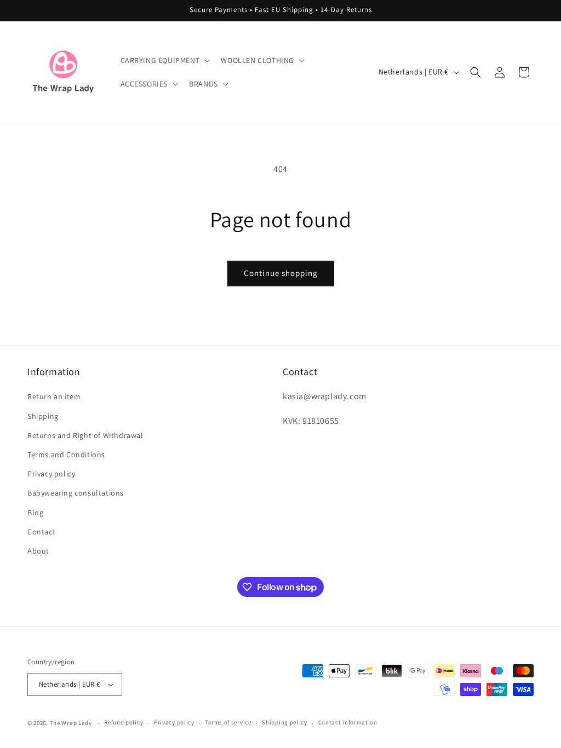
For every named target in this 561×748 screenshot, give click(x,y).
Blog (35, 512)
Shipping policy (284, 722)
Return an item (54, 396)
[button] (164, 60)
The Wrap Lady (71, 723)
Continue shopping (281, 273)
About (38, 551)
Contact (41, 532)
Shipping (43, 416)
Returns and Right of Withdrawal (85, 435)
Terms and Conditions (66, 454)
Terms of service (228, 722)
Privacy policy (51, 474)
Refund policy (123, 722)
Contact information (347, 722)
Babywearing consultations (75, 493)
